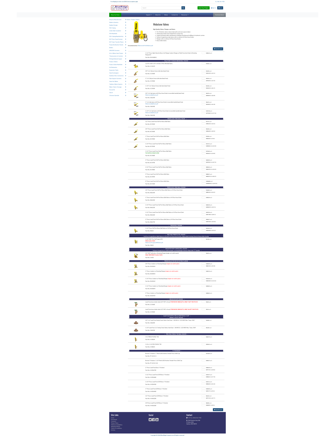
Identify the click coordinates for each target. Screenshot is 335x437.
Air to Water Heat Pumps (116, 53)
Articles (113, 430)
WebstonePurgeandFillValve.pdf (154, 242)
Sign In (214, 8)
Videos (166, 15)
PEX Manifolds (113, 33)
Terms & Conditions (116, 428)
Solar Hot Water (113, 81)
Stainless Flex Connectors (116, 75)
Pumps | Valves (113, 61)
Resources (184, 15)
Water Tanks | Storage (115, 87)
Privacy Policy (114, 423)
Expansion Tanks (113, 70)
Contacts (113, 421)
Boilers (111, 47)
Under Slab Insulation (115, 30)
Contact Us (175, 15)
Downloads (114, 419)
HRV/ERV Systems (114, 50)
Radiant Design (113, 25)
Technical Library (219, 15)
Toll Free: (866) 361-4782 (194, 417)
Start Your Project (204, 8)
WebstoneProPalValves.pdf (145, 45)
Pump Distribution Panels (116, 44)
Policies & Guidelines (116, 424)
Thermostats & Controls (116, 56)
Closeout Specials (114, 95)
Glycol (111, 92)
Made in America (113, 22)
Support (148, 15)
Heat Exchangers (114, 73)
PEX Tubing (112, 28)
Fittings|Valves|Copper (115, 59)
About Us (158, 15)
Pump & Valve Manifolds (115, 64)
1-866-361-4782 (220, 1)
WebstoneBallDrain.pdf (151, 95)
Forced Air (112, 89)
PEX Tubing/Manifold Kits (116, 36)
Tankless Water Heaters (115, 84)
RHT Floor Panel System (115, 39)
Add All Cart (218, 49)
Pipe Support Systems (115, 78)
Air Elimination (113, 67)
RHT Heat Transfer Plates (116, 42)
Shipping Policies (115, 426)
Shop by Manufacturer (115, 19)
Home (128, 19)
